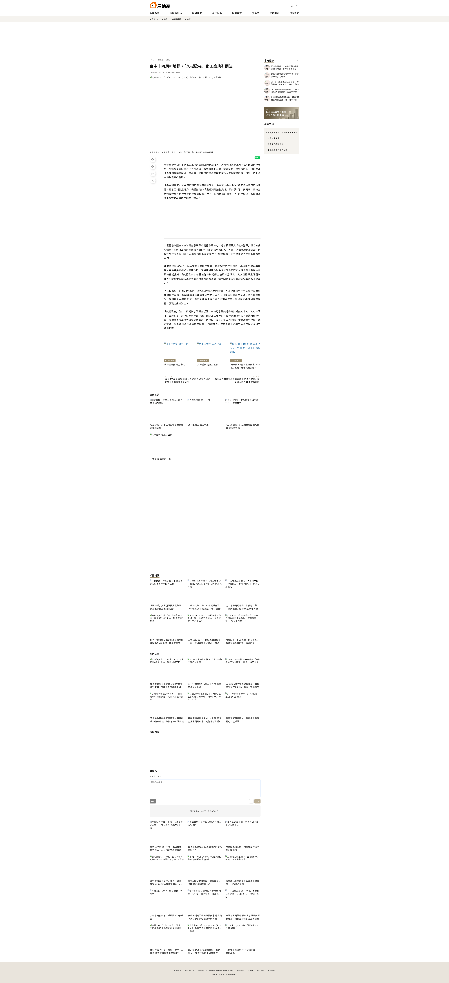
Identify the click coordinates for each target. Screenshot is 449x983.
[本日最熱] (298, 60)
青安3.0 (154, 19)
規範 (152, 801)
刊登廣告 (177, 970)
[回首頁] (160, 5)
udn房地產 (159, 60)
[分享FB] (153, 159)
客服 (192, 970)
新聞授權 (201, 970)
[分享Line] (153, 166)
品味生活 (217, 13)
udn (151, 60)
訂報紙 (250, 970)
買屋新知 (294, 13)
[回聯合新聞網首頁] (153, 5)
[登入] (292, 6)
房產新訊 (154, 13)
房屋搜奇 (197, 13)
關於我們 (260, 970)
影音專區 (274, 13)
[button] (297, 5)
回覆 (257, 801)
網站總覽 (271, 970)
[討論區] (153, 173)
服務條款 (211, 970)
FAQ (186, 970)
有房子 (255, 13)
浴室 (189, 19)
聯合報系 (240, 970)
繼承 (166, 19)
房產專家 (237, 13)
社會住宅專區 (274, 138)
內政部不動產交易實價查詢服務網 (282, 132)
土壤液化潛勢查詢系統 (278, 149)
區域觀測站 (176, 13)
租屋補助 (177, 19)
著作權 (220, 970)
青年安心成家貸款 (276, 144)
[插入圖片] (251, 801)
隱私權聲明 (228, 970)
